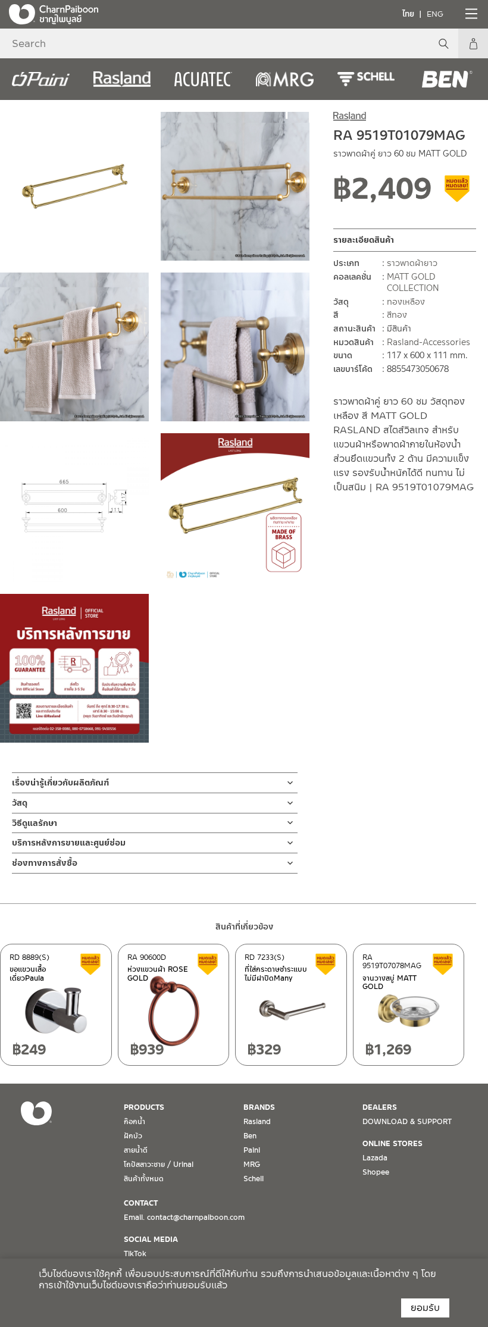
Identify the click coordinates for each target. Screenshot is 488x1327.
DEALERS (379, 1107)
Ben (249, 1136)
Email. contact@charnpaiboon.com (184, 1217)
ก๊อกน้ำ (134, 1121)
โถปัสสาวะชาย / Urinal (158, 1164)
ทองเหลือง (406, 302)
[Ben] (447, 79)
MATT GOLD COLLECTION (413, 283)
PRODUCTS (144, 1107)
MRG (251, 1164)
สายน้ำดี (136, 1150)
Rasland (257, 1121)
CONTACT (141, 1203)
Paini (251, 1150)
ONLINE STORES (392, 1143)
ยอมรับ (425, 1308)
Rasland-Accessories (428, 342)
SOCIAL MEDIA (151, 1239)
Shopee (375, 1172)
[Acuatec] (203, 79)
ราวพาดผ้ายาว (412, 263)
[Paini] (41, 79)
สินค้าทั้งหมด (144, 1178)
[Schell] (366, 79)
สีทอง (397, 315)
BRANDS (259, 1107)
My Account (473, 43)
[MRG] (285, 79)
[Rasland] (122, 79)
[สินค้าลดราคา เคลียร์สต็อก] (457, 193)
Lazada (374, 1158)
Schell (253, 1178)
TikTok (135, 1253)
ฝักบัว (133, 1136)
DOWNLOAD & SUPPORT (407, 1121)
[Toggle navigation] (470, 13)
